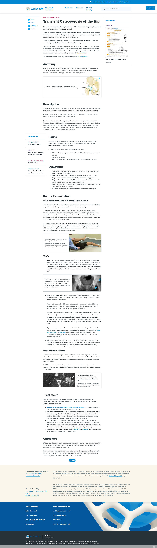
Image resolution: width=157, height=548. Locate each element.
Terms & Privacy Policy (61, 506)
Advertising (57, 520)
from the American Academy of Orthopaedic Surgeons (109, 2)
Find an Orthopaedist (115, 476)
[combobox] (150, 8)
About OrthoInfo (32, 506)
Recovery (79, 8)
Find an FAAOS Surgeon (62, 524)
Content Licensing (59, 515)
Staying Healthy (89, 9)
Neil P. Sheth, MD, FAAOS (34, 473)
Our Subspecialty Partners (35, 520)
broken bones (82, 53)
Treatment (68, 8)
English (149, 8)
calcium (85, 429)
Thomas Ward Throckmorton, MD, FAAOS (36, 492)
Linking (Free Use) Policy (62, 511)
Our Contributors (32, 515)
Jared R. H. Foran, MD (33, 476)
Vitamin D (76, 429)
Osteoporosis (83, 56)
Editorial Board (31, 511)
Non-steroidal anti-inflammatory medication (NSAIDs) (65, 407)
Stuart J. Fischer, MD (32, 495)
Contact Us (30, 524)
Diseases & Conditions (49, 9)
